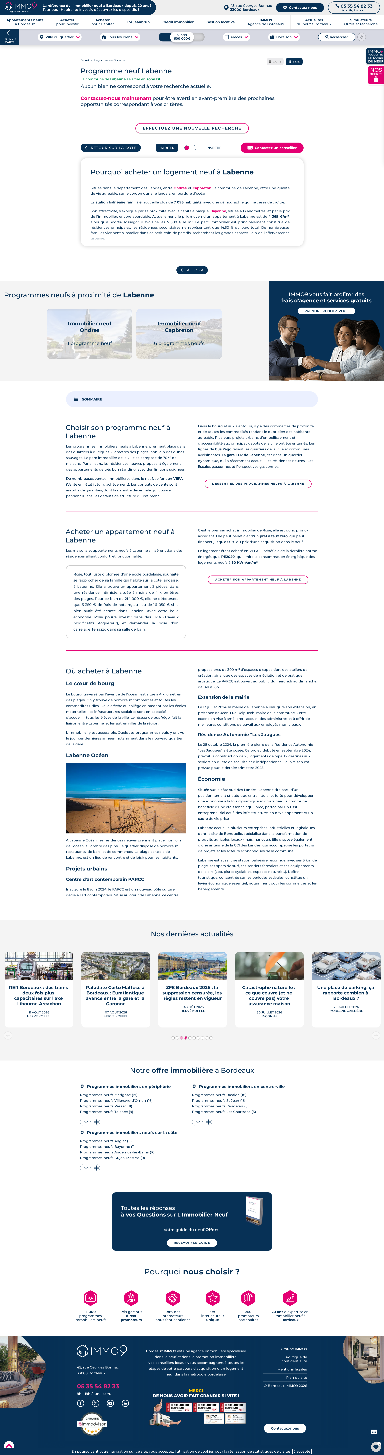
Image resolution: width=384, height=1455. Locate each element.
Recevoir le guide (192, 1242)
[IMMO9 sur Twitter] (95, 1404)
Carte (275, 61)
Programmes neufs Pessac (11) (106, 1106)
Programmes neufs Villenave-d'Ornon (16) (116, 1101)
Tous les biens (120, 37)
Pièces (236, 37)
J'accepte (302, 1451)
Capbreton (202, 188)
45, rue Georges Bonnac (251, 8)
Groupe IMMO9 (294, 1349)
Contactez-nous (300, 8)
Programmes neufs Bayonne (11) (108, 1147)
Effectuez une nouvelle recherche (192, 128)
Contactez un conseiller (272, 147)
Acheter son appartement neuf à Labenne (258, 579)
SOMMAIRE (92, 399)
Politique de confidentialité (294, 1359)
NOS (376, 75)
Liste (294, 61)
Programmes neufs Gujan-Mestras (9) (112, 1158)
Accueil (85, 60)
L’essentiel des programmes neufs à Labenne (258, 483)
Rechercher (336, 37)
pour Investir (67, 22)
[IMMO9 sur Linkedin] (125, 1404)
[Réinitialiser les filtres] (361, 37)
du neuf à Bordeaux (314, 22)
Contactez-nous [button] (285, 1428)
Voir (87, 1122)
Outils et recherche (361, 22)
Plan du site (296, 1378)
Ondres (180, 188)
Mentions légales (292, 1369)
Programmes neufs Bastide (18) (219, 1095)
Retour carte (10, 40)
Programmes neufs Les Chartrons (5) (224, 1112)
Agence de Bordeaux (266, 22)
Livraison (284, 37)
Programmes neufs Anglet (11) (106, 1141)
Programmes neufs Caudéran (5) (220, 1106)
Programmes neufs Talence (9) (106, 1112)
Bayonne (218, 211)
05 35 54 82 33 (98, 1386)
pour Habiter (102, 22)
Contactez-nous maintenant (116, 98)
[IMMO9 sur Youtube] (110, 1404)
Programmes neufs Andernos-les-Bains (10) (118, 1152)
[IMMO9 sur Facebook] (80, 1404)
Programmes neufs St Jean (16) (219, 1101)
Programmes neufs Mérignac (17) (108, 1095)
